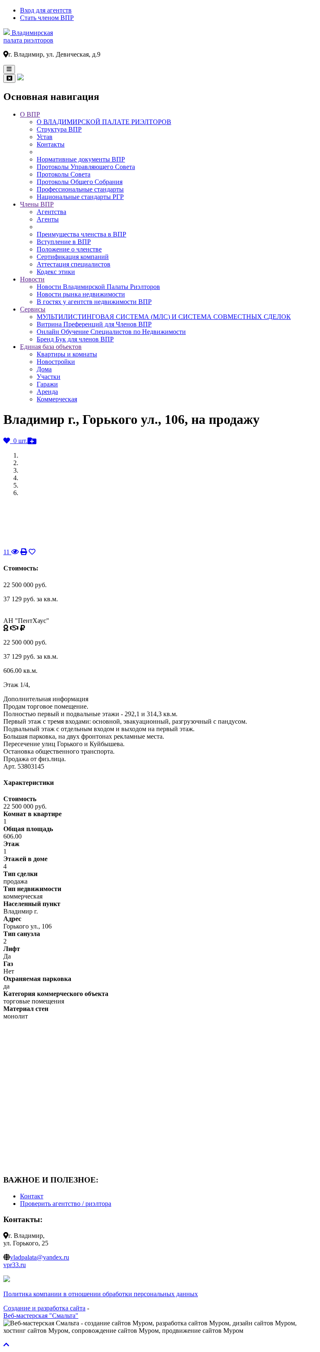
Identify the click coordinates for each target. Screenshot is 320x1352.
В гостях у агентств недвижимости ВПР (94, 301)
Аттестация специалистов (73, 264)
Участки (48, 376)
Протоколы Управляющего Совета (86, 166)
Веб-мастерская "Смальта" (40, 1315)
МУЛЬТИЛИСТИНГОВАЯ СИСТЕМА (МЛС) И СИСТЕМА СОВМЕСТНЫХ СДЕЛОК (164, 316)
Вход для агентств (46, 10)
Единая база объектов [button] (51, 346)
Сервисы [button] (32, 309)
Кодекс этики (56, 271)
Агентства (51, 211)
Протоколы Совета (63, 174)
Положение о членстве (69, 249)
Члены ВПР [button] (37, 204)
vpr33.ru (14, 1264)
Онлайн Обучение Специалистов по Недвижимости (111, 331)
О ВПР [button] (30, 114)
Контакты (51, 144)
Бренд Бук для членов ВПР (75, 339)
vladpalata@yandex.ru (39, 1257)
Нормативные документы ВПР (81, 159)
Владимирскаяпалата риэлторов (28, 36)
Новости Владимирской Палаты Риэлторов (98, 286)
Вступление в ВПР (64, 241)
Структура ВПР (59, 129)
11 (7, 551)
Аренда (47, 391)
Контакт (31, 1196)
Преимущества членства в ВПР (81, 234)
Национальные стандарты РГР (80, 196)
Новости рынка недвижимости (81, 294)
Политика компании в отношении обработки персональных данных (100, 1293)
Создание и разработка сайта (44, 1308)
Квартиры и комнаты (67, 354)
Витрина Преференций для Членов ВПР (94, 324)
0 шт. (19, 440)
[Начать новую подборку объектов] (32, 440)
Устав (44, 136)
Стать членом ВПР (47, 17)
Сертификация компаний (73, 256)
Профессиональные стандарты (80, 189)
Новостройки (56, 361)
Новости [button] (32, 279)
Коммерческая (57, 399)
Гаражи (47, 384)
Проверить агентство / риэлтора (65, 1203)
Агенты (48, 219)
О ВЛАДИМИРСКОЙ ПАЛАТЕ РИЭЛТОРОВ (104, 121)
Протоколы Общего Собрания (79, 181)
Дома (44, 369)
